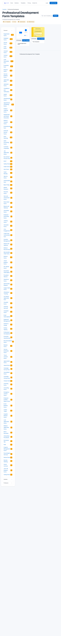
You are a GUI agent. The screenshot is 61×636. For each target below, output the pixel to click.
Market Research (6, 188)
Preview (19, 40)
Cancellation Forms (7, 373)
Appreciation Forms (7, 361)
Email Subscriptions (7, 316)
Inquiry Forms (5, 95)
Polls (5, 444)
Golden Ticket (5, 410)
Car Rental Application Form (6, 298)
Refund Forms (7, 457)
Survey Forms (5, 43)
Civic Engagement (7, 230)
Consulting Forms (6, 388)
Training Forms (6, 221)
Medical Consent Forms (6, 122)
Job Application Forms (6, 152)
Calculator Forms (6, 225)
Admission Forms (6, 85)
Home (11, 3)
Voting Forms (7, 474)
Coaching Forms (6, 384)
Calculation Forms (6, 211)
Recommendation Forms (8, 341)
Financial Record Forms (6, 132)
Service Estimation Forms (6, 351)
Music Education (6, 432)
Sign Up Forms (5, 177)
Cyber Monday (6, 172)
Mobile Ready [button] (31, 21)
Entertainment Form (7, 127)
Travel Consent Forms (6, 357)
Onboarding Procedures (6, 436)
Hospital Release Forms (6, 415)
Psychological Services (7, 454)
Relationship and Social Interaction (7, 116)
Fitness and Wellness (6, 244)
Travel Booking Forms (6, 262)
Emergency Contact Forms (6, 394)
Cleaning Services (6, 307)
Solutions (17, 3)
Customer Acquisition (6, 147)
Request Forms (6, 70)
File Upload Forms (6, 267)
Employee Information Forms (6, 216)
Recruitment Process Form (7, 157)
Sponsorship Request (7, 284)
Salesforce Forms (6, 280)
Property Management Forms (7, 449)
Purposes (5, 30)
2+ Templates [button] (7, 21)
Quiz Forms (6, 169)
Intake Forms (7, 166)
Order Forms (5, 47)
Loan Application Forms (6, 421)
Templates (23, 3)
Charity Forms (7, 380)
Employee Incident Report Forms (7, 399)
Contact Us (34, 3)
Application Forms (6, 80)
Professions (6, 482)
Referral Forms (5, 257)
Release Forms (6, 345)
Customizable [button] (22, 21)
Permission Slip (6, 441)
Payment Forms (6, 192)
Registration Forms (6, 34)
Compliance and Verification (6, 90)
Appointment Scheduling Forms (7, 104)
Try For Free (53, 3)
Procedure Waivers (6, 276)
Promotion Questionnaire (7, 337)
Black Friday (6, 184)
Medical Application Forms (6, 427)
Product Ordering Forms (6, 110)
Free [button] (15, 21)
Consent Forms (6, 51)
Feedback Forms (6, 39)
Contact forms (6, 56)
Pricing (29, 3)
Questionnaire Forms (7, 99)
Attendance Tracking (6, 293)
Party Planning (6, 137)
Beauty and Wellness (6, 207)
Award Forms (7, 365)
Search (55, 15)
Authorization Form (7, 181)
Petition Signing (5, 328)
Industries (5, 479)
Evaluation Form (6, 66)
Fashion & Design (6, 324)
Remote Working (6, 461)
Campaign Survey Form (7, 368)
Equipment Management (7, 320)
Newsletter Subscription (7, 271)
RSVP (5, 161)
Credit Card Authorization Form (7, 235)
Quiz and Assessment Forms (7, 198)
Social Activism (6, 465)
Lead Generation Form (6, 61)
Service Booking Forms (6, 75)
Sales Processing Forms (6, 142)
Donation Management (7, 240)
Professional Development (7, 333)
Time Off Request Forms (6, 470)
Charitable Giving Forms (7, 377)
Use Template (26, 40)
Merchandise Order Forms (7, 253)
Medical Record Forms (7, 248)
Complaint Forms (6, 311)
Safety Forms (7, 163)
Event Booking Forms (6, 405)
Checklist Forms (6, 303)
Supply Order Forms (7, 288)
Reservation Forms (6, 202)
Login (47, 3)
